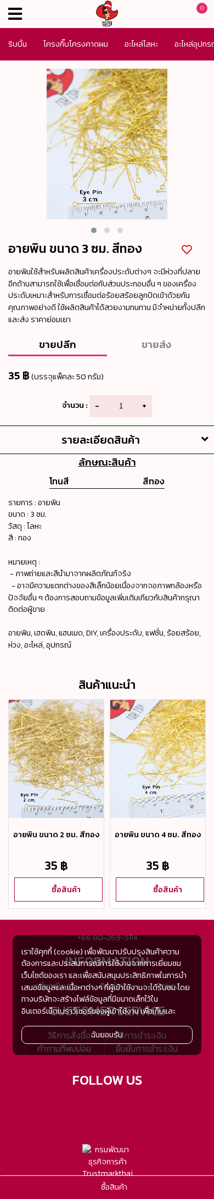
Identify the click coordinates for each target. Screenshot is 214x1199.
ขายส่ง (156, 344)
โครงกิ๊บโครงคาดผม (75, 44)
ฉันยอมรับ (107, 1035)
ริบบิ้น (17, 44)
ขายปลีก (57, 344)
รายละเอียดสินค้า (100, 440)
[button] (93, 230)
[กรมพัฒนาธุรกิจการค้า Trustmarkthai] (107, 1162)
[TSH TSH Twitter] (67, 1108)
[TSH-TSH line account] (121, 1108)
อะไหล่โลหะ (141, 44)
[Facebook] (94, 1108)
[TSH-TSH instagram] (147, 1108)
